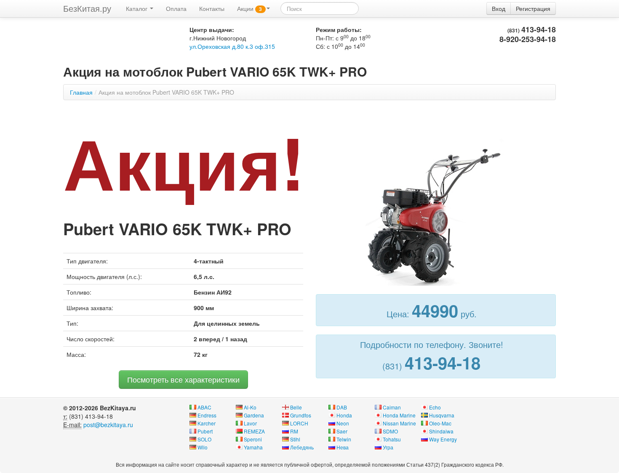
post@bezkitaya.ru (108, 424)
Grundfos (300, 415)
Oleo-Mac (440, 423)
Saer (341, 431)
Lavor (250, 423)
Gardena (254, 415)
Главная (81, 92)
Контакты (211, 8)
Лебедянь (302, 447)
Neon (342, 423)
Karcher (206, 423)
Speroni (253, 439)
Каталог (137, 8)
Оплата (176, 8)
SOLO (204, 439)
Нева (342, 447)
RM (294, 431)
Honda (344, 415)
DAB (341, 407)
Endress (206, 415)
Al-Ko (250, 407)
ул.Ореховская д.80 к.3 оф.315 (232, 46)
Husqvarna (441, 415)
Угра (388, 447)
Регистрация (533, 8)
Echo (435, 407)
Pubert (205, 431)
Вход (498, 8)
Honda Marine (399, 415)
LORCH (299, 423)
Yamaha (253, 447)
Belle (296, 407)
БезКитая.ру (87, 8)
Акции (249, 8)
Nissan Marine (399, 423)
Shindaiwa (441, 431)
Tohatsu (392, 439)
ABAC (204, 407)
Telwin (343, 439)
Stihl (295, 439)
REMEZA (254, 431)
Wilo (202, 447)
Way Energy (443, 439)
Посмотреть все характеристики (183, 379)
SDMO (390, 431)
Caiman (392, 407)
